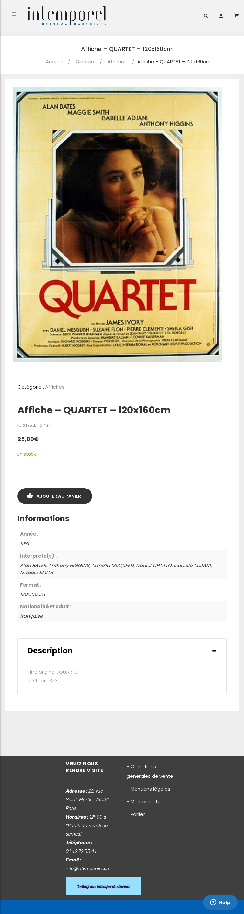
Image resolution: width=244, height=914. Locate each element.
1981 (24, 543)
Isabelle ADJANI (192, 565)
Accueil (54, 61)
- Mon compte (144, 801)
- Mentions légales (148, 788)
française (31, 616)
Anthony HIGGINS (68, 565)
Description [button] (50, 650)
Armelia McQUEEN (113, 565)
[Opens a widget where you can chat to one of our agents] (220, 903)
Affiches (117, 61)
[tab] (122, 650)
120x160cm (32, 594)
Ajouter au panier (59, 496)
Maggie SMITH (36, 572)
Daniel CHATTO (154, 565)
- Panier (136, 814)
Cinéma (85, 61)
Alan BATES (33, 565)
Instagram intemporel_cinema (103, 886)
